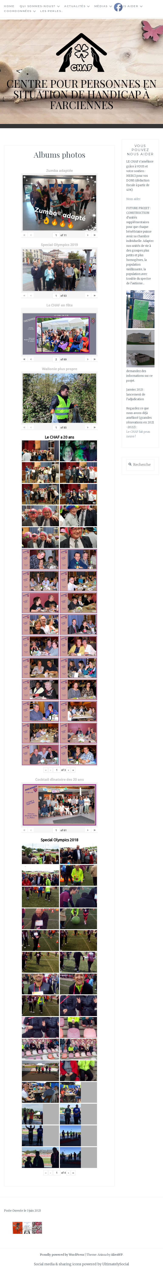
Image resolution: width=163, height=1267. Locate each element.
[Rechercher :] (140, 465)
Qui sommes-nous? (38, 6)
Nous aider (133, 199)
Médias (101, 6)
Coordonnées (18, 11)
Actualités (75, 6)
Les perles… (51, 11)
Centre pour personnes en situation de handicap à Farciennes (81, 94)
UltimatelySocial (115, 1264)
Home (9, 6)
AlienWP (117, 1255)
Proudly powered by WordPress (62, 1255)
